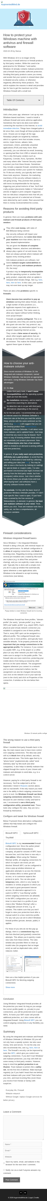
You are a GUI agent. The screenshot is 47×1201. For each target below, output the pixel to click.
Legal (31, 1198)
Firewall (21, 1090)
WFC (13, 1053)
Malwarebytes (31, 427)
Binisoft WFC (11, 843)
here (40, 280)
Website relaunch (13, 1094)
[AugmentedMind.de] (10, 3)
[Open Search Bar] (36, 3)
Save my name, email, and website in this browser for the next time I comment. (23, 1163)
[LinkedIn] (25, 1192)
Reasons (24, 786)
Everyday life (11, 1090)
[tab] (11, 833)
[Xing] (21, 1192)
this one (17, 424)
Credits (36, 1198)
